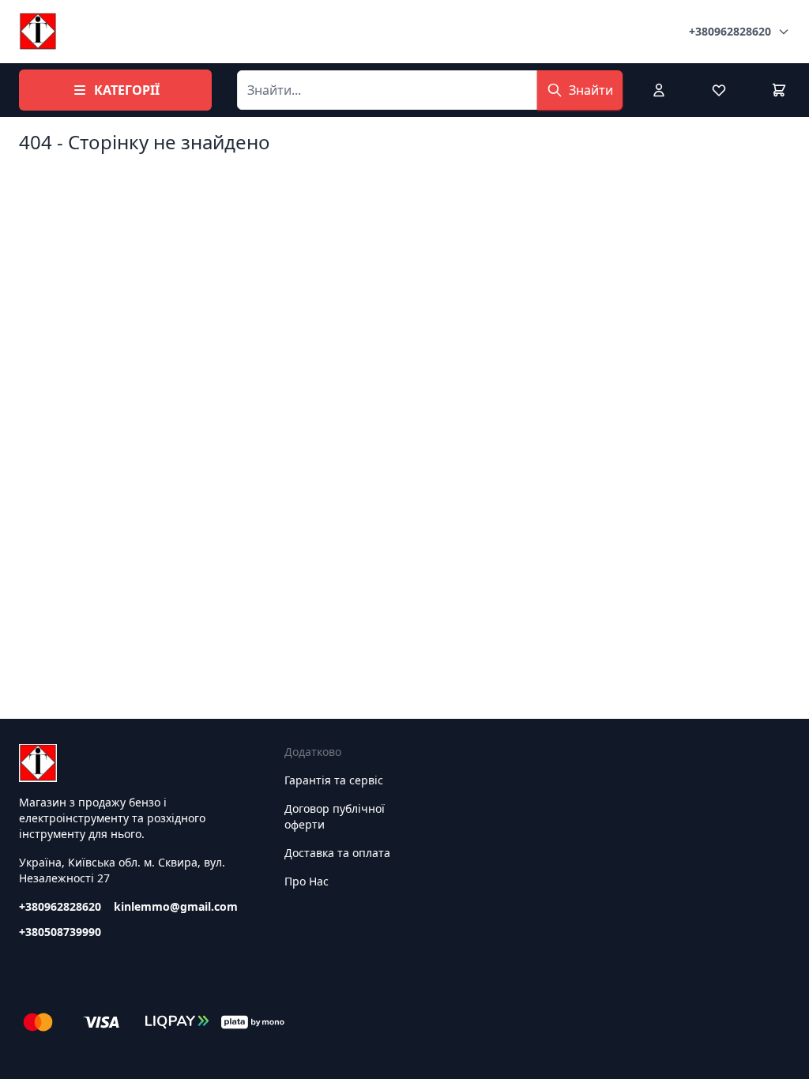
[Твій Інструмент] (38, 32)
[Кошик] (779, 90)
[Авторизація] (659, 90)
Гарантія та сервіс (333, 780)
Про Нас (306, 881)
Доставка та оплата (337, 852)
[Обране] (719, 90)
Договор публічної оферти (334, 816)
